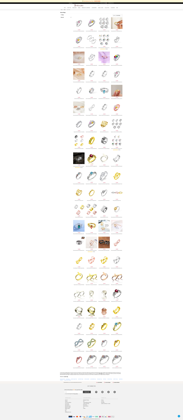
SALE (65, 7)
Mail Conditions (67, 404)
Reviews (66, 409)
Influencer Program (68, 407)
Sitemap (66, 401)
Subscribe (86, 392)
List (83, 407)
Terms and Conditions (68, 402)
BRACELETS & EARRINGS (86, 7)
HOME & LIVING (100, 7)
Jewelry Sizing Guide (86, 403)
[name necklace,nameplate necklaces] (78, 5)
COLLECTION (107, 7)
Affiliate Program (67, 408)
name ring (100, 373)
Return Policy (85, 404)
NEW (117, 7)
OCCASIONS (113, 7)
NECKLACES (74, 7)
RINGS (79, 7)
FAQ (83, 401)
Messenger (103, 402)
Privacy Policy (76, 393)
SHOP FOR (69, 7)
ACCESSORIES (94, 7)
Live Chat (102, 401)
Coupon (84, 408)
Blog (65, 410)
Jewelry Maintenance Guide (87, 402)
